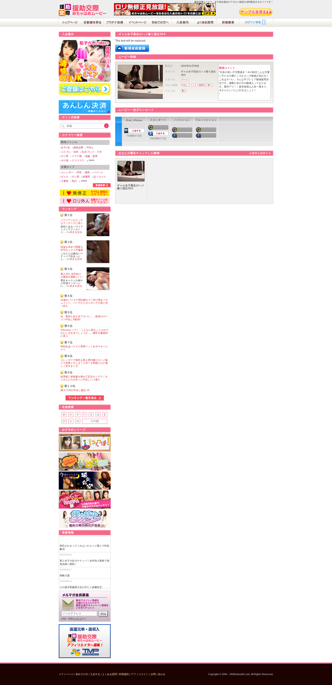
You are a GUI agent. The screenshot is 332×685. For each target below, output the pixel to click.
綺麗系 (86, 176)
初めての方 (82, 674)
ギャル (185, 79)
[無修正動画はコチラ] (85, 195)
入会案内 (183, 22)
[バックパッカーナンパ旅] (85, 500)
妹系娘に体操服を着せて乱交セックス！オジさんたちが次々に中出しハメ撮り (84, 378)
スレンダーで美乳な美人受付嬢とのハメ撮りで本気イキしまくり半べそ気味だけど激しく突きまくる (84, 363)
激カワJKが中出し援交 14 (75, 390)
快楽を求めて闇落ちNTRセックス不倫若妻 (72, 250)
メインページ (66, 674)
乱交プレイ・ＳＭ (92, 151)
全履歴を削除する (260, 153)
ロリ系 (64, 156)
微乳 (87, 172)
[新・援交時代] (85, 519)
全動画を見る (92, 22)
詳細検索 (228, 22)
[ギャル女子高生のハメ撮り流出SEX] (131, 181)
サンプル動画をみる (256, 12)
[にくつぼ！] (85, 443)
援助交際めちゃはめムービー (83, 10)
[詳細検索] (102, 186)
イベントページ (137, 22)
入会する (136, 130)
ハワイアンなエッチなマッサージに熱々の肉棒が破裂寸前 (72, 223)
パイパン (98, 172)
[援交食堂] (85, 481)
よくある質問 (205, 22)
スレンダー (67, 172)
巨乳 (79, 172)
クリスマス (78, 160)
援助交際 (78, 147)
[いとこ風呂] (85, 462)
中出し (185, 85)
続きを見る (76, 232)
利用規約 (124, 674)
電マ (210, 85)
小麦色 (64, 181)
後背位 (202, 85)
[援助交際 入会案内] (165, 14)
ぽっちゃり (100, 176)
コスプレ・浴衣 (69, 151)
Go (104, 125)
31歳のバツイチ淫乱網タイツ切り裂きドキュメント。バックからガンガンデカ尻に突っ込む (84, 303)
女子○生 (65, 147)
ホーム (70, 22)
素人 (184, 91)
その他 (64, 160)
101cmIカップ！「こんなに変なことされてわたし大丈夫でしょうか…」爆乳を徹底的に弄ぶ (84, 333)
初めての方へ (160, 22)
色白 (74, 181)
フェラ (193, 85)
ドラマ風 (77, 156)
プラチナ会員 (115, 22)
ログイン (256, 22)
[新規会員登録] (132, 51)
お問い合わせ (157, 674)
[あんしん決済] (85, 112)
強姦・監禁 (91, 156)
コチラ (78, 618)
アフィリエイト (139, 674)
